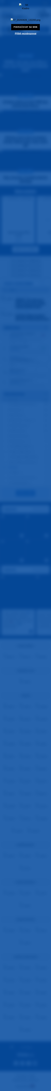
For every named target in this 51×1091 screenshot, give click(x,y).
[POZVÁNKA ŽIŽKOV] (25, 20)
